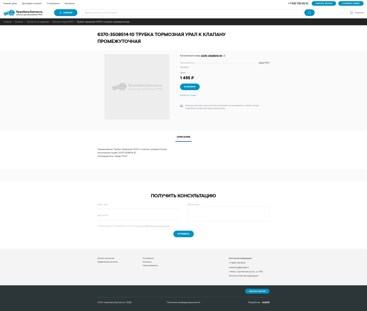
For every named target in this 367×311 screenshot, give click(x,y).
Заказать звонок (257, 291)
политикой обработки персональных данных (152, 226)
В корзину (190, 87)
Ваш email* (103, 215)
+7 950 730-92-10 (298, 3)
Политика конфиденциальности (183, 302)
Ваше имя (102, 204)
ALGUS (266, 302)
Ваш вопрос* (194, 204)
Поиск (309, 12)
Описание (183, 136)
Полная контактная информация (243, 276)
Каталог (68, 12)
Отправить (183, 234)
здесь (222, 108)
